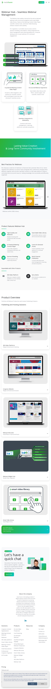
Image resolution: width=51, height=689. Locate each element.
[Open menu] (49, 2)
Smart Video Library (6, 642)
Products (17, 626)
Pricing (3, 667)
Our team (41, 629)
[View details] (26, 621)
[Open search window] (46, 2)
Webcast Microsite (19, 650)
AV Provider (4, 655)
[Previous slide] (3, 197)
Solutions (4, 626)
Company (42, 626)
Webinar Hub (17, 662)
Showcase (41, 2)
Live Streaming (18, 633)
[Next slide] (48, 197)
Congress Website (19, 648)
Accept (32, 683)
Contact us (41, 631)
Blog (27, 629)
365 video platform (6, 640)
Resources (29, 626)
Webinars (4, 637)
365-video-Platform (19, 659)
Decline (42, 683)
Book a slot (9, 574)
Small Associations (6, 648)
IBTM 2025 (41, 634)
